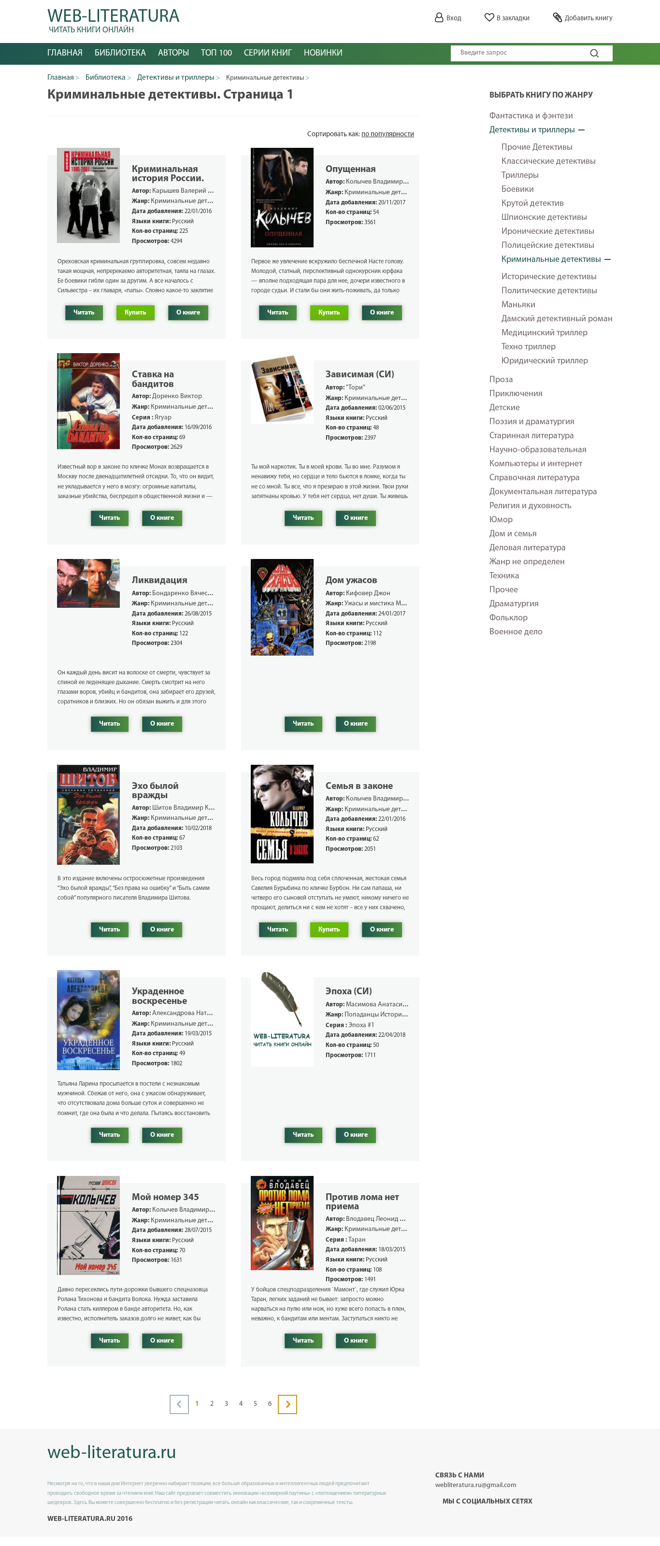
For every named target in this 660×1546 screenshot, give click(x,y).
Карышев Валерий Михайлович (198, 191)
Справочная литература (534, 478)
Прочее (503, 590)
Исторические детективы (549, 277)
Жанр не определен (527, 562)
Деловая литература (527, 548)
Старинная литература (531, 436)
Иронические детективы (548, 232)
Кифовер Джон (368, 593)
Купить (135, 312)
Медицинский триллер (545, 333)
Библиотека (120, 53)
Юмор (501, 520)
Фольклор (508, 618)
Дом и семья (513, 534)
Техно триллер (529, 347)
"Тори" (355, 387)
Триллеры (520, 176)
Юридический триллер (545, 361)
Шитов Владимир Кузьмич (191, 808)
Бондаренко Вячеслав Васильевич (203, 593)
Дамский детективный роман (557, 319)
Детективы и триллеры (532, 130)
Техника (504, 576)
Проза (501, 380)
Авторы (173, 53)
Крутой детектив (533, 204)
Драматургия (514, 604)
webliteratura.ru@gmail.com (476, 1485)
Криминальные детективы (551, 260)
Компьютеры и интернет (535, 464)
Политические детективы (549, 291)
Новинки (323, 53)
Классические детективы (549, 161)
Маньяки (518, 305)
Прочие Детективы (537, 147)
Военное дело (516, 632)
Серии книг (268, 53)
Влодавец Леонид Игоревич (387, 1219)
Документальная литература (543, 492)
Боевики (518, 190)
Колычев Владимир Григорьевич (394, 182)
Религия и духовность (530, 506)
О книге (188, 312)
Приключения (516, 394)
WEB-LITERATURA (113, 19)
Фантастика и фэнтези (531, 116)
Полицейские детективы (548, 246)
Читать (84, 312)
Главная (65, 53)
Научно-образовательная (538, 450)
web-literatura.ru (111, 1453)
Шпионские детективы (544, 218)
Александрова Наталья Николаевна (205, 1013)
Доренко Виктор (177, 396)
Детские (504, 408)
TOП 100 (216, 53)
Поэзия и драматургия (531, 422)
